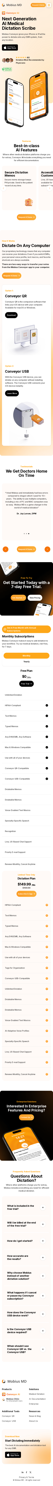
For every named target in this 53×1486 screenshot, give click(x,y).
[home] (12, 5)
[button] (49, 5)
